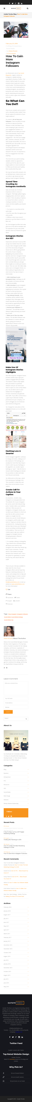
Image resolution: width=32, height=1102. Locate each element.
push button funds (9, 888)
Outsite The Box (8, 14)
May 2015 (6, 986)
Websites (6, 799)
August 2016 (7, 956)
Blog (15, 14)
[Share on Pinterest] (9, 604)
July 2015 (6, 979)
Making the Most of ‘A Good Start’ (15, 896)
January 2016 (7, 964)
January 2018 (7, 911)
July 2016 (6, 960)
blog (9, 614)
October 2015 (7, 971)
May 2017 (6, 926)
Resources (6, 784)
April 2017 (6, 930)
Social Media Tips (8, 620)
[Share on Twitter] (17, 597)
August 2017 (7, 914)
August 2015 (7, 975)
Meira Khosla (13, 51)
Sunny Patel (7, 876)
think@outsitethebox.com (12, 582)
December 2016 (8, 945)
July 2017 (6, 918)
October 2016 (7, 952)
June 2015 (6, 983)
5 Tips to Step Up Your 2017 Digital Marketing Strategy (14, 832)
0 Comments (11, 53)
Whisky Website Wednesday (11, 803)
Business (6, 773)
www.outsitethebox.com (18, 584)
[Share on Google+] (9, 600)
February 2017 (7, 937)
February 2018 (7, 907)
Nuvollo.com (19, 1032)
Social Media (10, 48)
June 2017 (6, 922)
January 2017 (7, 941)
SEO (5, 788)
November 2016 (8, 949)
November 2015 (8, 967)
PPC (5, 781)
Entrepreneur (16, 46)
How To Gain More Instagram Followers (15, 853)
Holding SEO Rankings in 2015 (12, 839)
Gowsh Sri (6, 871)
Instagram (14, 614)
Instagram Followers (22, 614)
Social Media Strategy (17, 617)
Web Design (7, 796)
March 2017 (7, 933)
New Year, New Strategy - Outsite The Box (15, 894)
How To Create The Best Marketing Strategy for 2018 (14, 846)
